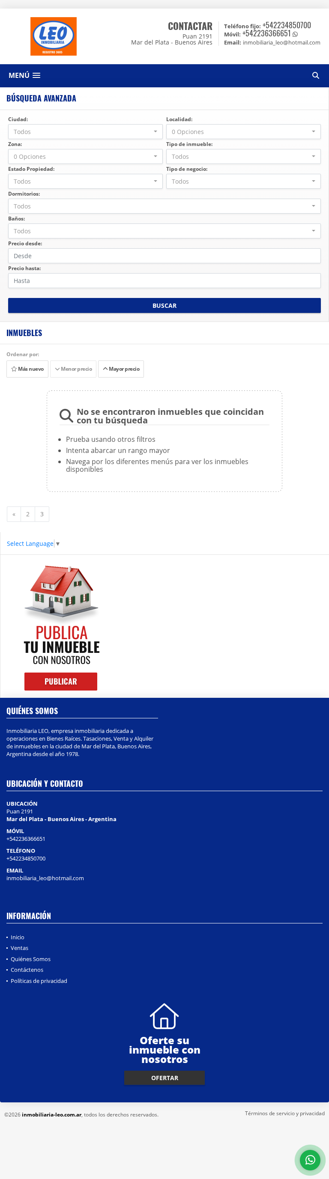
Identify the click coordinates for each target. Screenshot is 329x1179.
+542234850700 (287, 24)
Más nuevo (30, 368)
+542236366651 (266, 33)
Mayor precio (123, 368)
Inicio (17, 937)
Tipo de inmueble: (189, 144)
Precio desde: (25, 243)
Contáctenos (27, 970)
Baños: (16, 218)
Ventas (19, 948)
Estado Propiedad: (31, 169)
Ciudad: (18, 119)
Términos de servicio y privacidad (285, 1113)
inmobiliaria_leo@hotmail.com (45, 878)
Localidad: (179, 119)
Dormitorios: (24, 193)
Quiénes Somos (31, 959)
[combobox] (85, 131)
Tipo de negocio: (186, 169)
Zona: (15, 144)
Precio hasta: (24, 268)
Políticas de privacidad (39, 981)
